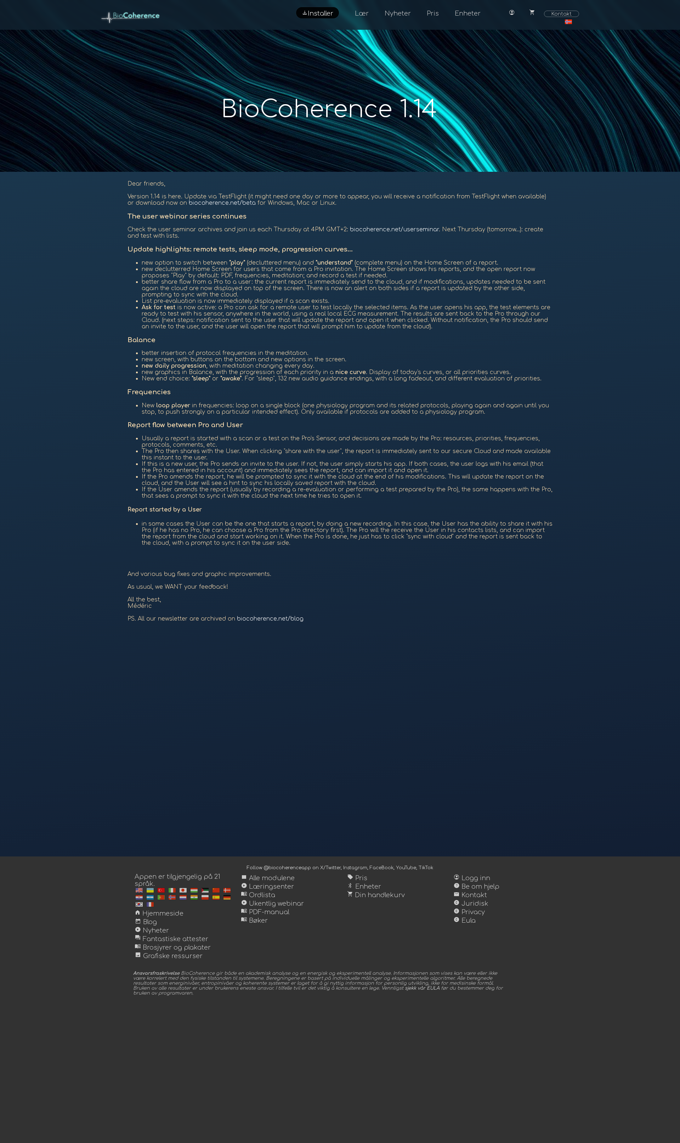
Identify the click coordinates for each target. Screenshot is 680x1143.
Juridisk (470, 903)
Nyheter (398, 13)
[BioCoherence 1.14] (139, 890)
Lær (362, 13)
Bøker (254, 920)
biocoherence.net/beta (222, 203)
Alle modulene (268, 878)
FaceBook (381, 867)
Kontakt (561, 14)
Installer (317, 13)
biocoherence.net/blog (270, 619)
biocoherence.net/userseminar (394, 229)
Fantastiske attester (171, 939)
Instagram (355, 867)
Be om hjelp (476, 886)
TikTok (426, 867)
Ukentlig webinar (272, 903)
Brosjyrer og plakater (173, 947)
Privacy (469, 912)
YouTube (406, 867)
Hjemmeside (159, 913)
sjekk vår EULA (422, 988)
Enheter (468, 13)
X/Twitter (330, 867)
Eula (464, 920)
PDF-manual (265, 912)
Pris (433, 13)
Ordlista (258, 895)
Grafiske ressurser (169, 956)
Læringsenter (267, 886)
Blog (146, 922)
